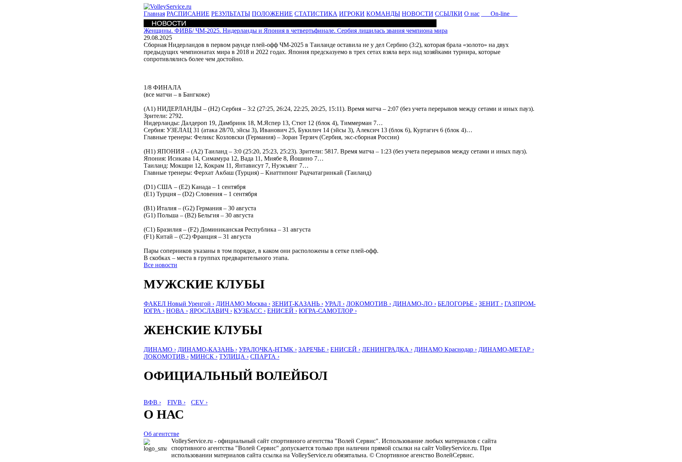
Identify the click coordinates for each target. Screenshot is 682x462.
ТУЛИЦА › (234, 356)
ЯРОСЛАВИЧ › (210, 310)
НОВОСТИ (417, 13)
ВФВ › (152, 402)
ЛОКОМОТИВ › (368, 303)
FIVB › (176, 402)
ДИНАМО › (160, 349)
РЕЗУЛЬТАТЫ (230, 13)
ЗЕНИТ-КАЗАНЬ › (297, 303)
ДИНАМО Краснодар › (445, 349)
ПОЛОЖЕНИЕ (272, 13)
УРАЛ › (335, 303)
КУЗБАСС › (250, 310)
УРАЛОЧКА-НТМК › (268, 349)
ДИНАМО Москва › (243, 303)
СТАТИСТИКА (315, 13)
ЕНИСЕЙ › (282, 310)
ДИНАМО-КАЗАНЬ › (207, 349)
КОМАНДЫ (383, 13)
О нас (472, 13)
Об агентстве (161, 433)
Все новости (160, 265)
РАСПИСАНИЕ (188, 13)
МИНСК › (203, 356)
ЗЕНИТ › (491, 303)
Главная (154, 13)
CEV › (199, 402)
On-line (499, 13)
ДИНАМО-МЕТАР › (506, 349)
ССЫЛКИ (449, 13)
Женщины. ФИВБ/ (296, 30)
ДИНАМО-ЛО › (414, 303)
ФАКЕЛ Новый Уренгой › (179, 303)
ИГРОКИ (352, 13)
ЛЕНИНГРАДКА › (387, 349)
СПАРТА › (264, 356)
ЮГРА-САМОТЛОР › (328, 310)
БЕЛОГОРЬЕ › (457, 303)
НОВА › (177, 310)
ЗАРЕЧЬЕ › (313, 349)
